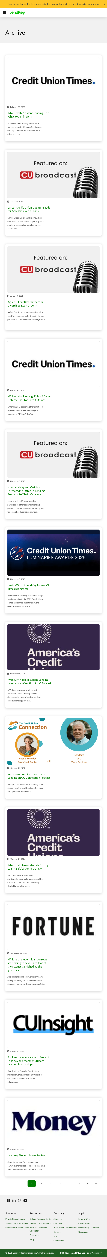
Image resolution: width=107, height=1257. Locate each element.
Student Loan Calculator (40, 1223)
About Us (58, 1219)
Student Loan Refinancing (16, 1223)
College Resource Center (40, 1219)
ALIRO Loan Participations (65, 1227)
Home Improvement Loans (17, 1227)
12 (88, 1183)
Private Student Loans (15, 1219)
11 (79, 1183)
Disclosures (83, 1232)
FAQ (31, 1239)
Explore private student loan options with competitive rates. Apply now (53, 4)
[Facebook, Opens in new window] (8, 1201)
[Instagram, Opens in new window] (20, 1201)
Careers (57, 1232)
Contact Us (59, 1240)
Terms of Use (84, 1219)
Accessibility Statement (88, 1227)
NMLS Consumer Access (88, 1252)
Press (56, 1236)
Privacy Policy (84, 1223)
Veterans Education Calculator (38, 1229)
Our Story (58, 1223)
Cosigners (33, 1235)
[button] (5, 12)
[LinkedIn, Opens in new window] (14, 1201)
